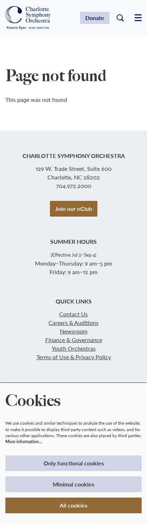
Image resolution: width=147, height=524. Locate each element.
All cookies (73, 505)
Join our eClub (73, 208)
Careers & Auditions (73, 322)
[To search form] (120, 18)
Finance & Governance (73, 339)
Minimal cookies (73, 484)
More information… (23, 441)
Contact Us (73, 314)
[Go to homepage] (28, 18)
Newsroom (73, 331)
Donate (94, 17)
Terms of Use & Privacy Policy (73, 357)
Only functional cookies (74, 463)
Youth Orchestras (74, 348)
